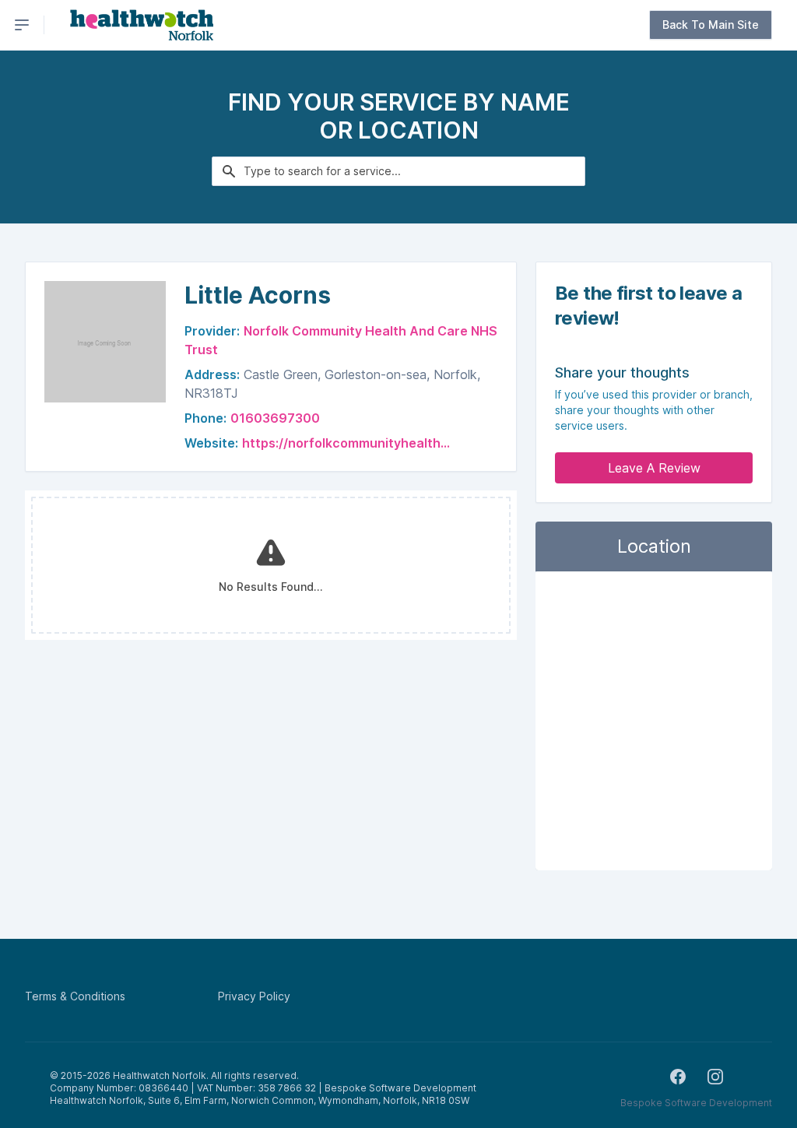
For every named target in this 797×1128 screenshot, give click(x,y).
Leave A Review (654, 468)
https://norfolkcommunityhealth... (346, 443)
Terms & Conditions (75, 996)
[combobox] (398, 171)
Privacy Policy (254, 996)
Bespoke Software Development (696, 1103)
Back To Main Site (710, 24)
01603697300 (275, 418)
